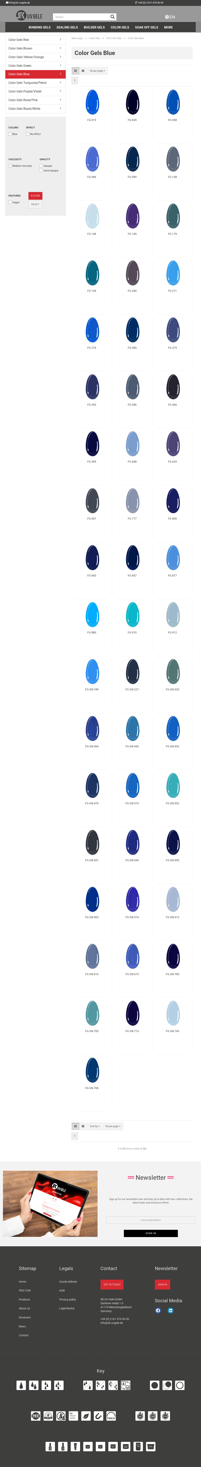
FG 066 (91, 176)
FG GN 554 (132, 860)
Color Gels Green (19, 66)
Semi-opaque (51, 170)
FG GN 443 (132, 746)
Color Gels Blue (18, 74)
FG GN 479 (92, 803)
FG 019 (91, 120)
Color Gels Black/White (24, 109)
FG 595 (91, 461)
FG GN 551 (92, 860)
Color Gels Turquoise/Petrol (27, 83)
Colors (13, 127)
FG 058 (172, 120)
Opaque (48, 165)
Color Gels (120, 27)
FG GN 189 (92, 689)
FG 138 (172, 176)
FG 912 (172, 632)
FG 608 (132, 461)
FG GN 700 (172, 974)
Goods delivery (68, 1281)
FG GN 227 (132, 689)
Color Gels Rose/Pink (23, 100)
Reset (35, 204)
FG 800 (172, 518)
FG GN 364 (92, 746)
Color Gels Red (18, 40)
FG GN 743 (172, 1031)
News (22, 1326)
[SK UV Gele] (29, 14)
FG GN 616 (92, 974)
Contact (24, 1335)
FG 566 (172, 404)
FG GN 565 (92, 917)
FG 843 (91, 575)
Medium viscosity (22, 165)
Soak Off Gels (146, 27)
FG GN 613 (172, 917)
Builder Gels (94, 27)
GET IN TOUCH (112, 1284)
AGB (62, 1290)
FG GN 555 (172, 860)
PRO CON (25, 1290)
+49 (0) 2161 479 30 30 (150, 2)
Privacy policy (67, 1299)
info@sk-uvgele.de (19, 2)
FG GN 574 (132, 917)
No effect (35, 134)
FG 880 (91, 632)
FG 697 (91, 518)
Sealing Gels (67, 27)
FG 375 (172, 347)
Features (14, 195)
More (168, 27)
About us (24, 1308)
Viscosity (15, 159)
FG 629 (172, 461)
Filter (35, 195)
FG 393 (91, 404)
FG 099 (132, 176)
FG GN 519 (132, 803)
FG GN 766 (92, 1088)
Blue (14, 134)
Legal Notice (66, 1308)
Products (24, 1299)
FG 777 (132, 518)
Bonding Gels (40, 27)
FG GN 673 (132, 974)
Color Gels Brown (20, 48)
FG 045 (132, 120)
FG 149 (132, 233)
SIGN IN (162, 1284)
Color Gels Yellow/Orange (26, 57)
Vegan (15, 202)
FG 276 (91, 347)
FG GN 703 (92, 1031)
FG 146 (91, 233)
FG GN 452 (172, 746)
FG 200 (132, 290)
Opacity (45, 159)
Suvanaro (25, 1317)
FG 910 (132, 632)
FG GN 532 (172, 803)
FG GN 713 (132, 1031)
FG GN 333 (172, 689)
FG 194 (91, 290)
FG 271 (172, 290)
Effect (30, 127)
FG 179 (172, 233)
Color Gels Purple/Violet (24, 91)
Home (22, 1281)
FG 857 (132, 575)
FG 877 (172, 575)
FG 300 (132, 347)
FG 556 (132, 404)
